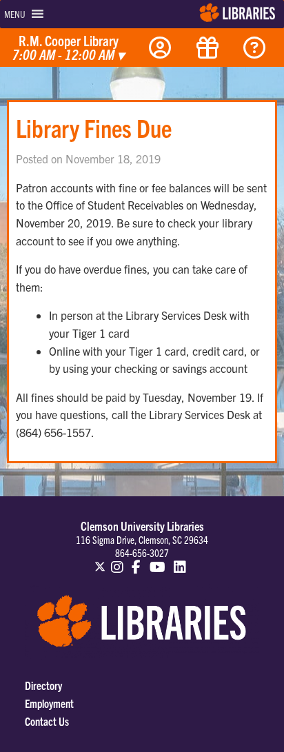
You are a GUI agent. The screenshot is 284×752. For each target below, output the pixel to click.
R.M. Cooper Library (68, 48)
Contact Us (47, 721)
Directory (43, 685)
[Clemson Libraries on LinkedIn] (180, 560)
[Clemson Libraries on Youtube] (157, 560)
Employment (49, 703)
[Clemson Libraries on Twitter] (99, 560)
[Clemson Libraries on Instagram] (117, 560)
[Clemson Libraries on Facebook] (136, 560)
